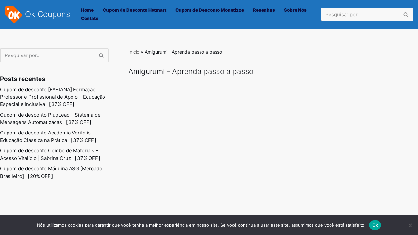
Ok (375, 224)
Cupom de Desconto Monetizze (209, 10)
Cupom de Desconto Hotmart (134, 10)
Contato (89, 18)
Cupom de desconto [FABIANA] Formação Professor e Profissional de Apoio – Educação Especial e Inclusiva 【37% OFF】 (52, 96)
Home (87, 10)
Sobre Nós (295, 10)
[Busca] (405, 14)
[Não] (410, 225)
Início (133, 52)
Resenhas (264, 10)
